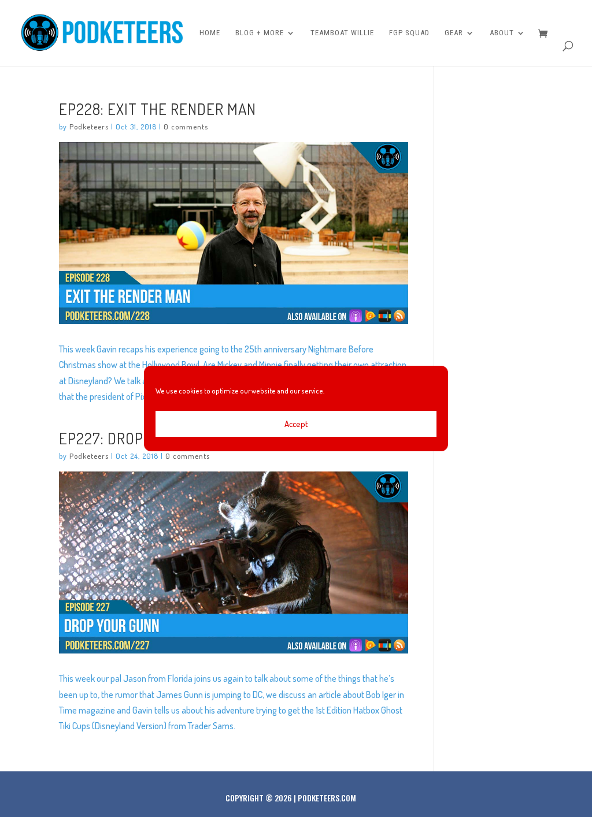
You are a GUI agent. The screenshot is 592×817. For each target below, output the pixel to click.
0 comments (186, 126)
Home (209, 33)
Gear (454, 33)
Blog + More (259, 33)
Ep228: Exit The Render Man (157, 108)
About (502, 33)
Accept (296, 423)
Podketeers (89, 126)
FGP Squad (409, 33)
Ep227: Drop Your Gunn (141, 438)
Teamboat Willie (342, 33)
